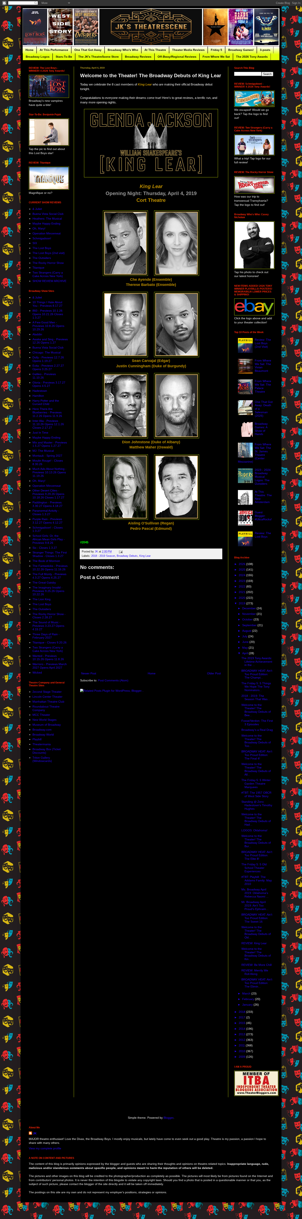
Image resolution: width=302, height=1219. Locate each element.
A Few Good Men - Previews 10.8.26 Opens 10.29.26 (48, 326)
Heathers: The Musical (47, 218)
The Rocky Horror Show (48, 262)
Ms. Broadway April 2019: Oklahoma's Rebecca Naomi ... (255, 893)
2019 (242, 603)
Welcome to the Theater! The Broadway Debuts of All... (256, 769)
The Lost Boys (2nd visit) (48, 253)
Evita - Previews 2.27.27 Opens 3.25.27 (48, 367)
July (245, 636)
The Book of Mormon (46, 561)
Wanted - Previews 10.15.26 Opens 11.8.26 (48, 657)
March (246, 993)
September (249, 625)
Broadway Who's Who (123, 49)
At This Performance (54, 49)
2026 (242, 564)
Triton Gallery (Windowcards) (42, 759)
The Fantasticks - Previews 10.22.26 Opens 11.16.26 (50, 567)
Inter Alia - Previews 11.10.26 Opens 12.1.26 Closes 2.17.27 (48, 424)
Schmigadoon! (41, 238)
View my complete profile (45, 1148)
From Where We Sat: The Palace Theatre (263, 386)
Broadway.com (42, 729)
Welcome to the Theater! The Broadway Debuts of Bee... (256, 710)
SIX (34, 243)
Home (29, 49)
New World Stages (44, 719)
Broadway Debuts (127, 556)
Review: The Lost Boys (263, 534)
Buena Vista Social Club (47, 213)
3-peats (265, 49)
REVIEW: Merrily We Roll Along (254, 972)
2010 (242, 1051)
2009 (242, 1056)
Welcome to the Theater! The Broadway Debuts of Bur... (256, 841)
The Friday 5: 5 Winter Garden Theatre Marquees (256, 783)
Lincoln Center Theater (47, 696)
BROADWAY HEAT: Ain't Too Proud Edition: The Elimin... (256, 983)
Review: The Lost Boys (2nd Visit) (263, 343)
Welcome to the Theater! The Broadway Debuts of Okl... (256, 932)
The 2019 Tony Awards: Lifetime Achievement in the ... (256, 661)
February (248, 999)
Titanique (38, 267)
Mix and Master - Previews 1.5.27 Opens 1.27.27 (49, 444)
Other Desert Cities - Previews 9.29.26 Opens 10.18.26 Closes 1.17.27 (48, 494)
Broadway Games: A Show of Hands (261, 429)
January (248, 1004)
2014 (242, 1028)
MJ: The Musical (43, 450)
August (247, 630)
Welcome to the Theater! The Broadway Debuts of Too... (256, 741)
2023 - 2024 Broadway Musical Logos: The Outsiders (263, 476)
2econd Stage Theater (47, 691)
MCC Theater (41, 714)
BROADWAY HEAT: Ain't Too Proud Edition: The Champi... (256, 674)
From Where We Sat (216, 56)
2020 (242, 597)
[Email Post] (120, 551)
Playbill (36, 739)
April (245, 653)
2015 (242, 1023)
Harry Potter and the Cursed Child (45, 402)
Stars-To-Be (64, 56)
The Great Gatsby (44, 582)
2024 (242, 575)
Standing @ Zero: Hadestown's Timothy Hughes (256, 805)
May (245, 647)
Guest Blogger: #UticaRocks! (263, 516)
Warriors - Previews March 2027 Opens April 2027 (49, 665)
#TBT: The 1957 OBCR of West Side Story (256, 794)
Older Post (214, 673)
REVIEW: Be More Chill (256, 964)
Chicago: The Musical (46, 352)
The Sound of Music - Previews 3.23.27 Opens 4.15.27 (48, 626)
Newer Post (88, 673)
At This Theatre (155, 49)
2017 (242, 1017)
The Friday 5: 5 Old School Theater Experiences (254, 868)
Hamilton (38, 395)
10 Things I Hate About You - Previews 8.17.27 (47, 304)
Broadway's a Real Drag (257, 729)
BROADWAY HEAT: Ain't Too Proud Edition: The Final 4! (256, 755)
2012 (242, 1039)
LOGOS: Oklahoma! (254, 830)
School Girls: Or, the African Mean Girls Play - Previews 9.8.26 (48, 539)
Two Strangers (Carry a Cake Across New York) (47, 274)
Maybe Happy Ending (46, 223)
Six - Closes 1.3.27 (44, 547)
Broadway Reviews (138, 56)
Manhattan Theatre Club (48, 701)
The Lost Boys (41, 248)
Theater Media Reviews (188, 49)
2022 (242, 586)
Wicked (37, 672)
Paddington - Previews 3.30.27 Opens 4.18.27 (47, 504)
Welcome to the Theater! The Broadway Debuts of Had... (256, 819)
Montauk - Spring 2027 (47, 455)
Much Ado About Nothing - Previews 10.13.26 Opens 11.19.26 (49, 472)
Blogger (168, 1117)
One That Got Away (87, 49)
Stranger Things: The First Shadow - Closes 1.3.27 (49, 554)
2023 (242, 581)
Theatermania (41, 744)
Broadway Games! (241, 49)
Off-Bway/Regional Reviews (177, 56)
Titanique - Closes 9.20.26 (49, 642)
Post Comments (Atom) (113, 680)
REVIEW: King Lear (254, 943)
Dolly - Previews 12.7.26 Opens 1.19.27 (48, 359)
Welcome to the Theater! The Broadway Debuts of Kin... (256, 954)
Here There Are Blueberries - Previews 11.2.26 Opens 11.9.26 (47, 412)
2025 (242, 569)
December (249, 608)
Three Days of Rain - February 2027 (46, 636)
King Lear (145, 556)
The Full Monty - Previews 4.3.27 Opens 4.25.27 (49, 575)
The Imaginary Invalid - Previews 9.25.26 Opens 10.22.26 (48, 591)
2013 (242, 1034)
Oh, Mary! (38, 228)
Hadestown (39, 390)
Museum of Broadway (46, 724)
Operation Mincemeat (46, 233)
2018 (242, 1011)
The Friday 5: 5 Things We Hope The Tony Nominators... (256, 687)
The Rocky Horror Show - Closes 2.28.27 (49, 615)
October (248, 619)
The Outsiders (41, 258)
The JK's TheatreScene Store (98, 56)
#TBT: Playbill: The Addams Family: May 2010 (256, 880)
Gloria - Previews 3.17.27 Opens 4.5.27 (48, 384)
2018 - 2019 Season (103, 556)
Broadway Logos (38, 56)
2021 (242, 592)
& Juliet (37, 209)
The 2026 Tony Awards (252, 56)
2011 (242, 1045)
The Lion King (41, 599)
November (249, 613)
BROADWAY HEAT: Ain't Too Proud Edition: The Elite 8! (256, 855)
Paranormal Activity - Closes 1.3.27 (45, 512)
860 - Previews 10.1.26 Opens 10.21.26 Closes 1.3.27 (47, 314)
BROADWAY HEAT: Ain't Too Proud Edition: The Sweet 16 (256, 918)
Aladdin (37, 334)
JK (35, 1133)
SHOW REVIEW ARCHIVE (49, 281)
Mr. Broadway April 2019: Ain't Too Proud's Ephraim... (255, 905)
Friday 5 (216, 49)
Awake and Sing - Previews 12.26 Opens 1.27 (50, 341)
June (245, 641)
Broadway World (43, 734)
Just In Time (40, 432)
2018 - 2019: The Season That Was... (255, 697)
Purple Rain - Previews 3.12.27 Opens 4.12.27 (47, 520)
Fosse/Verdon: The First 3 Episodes (257, 722)
